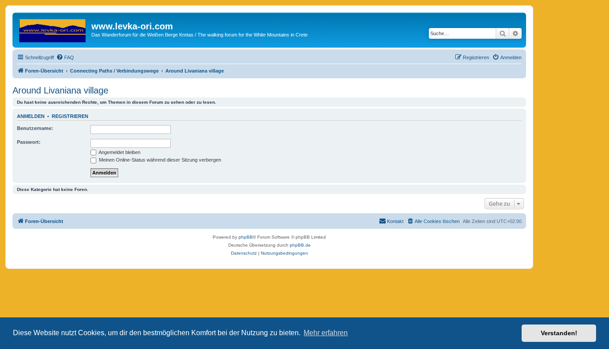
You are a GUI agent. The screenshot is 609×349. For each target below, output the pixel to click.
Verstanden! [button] (559, 333)
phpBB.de (300, 245)
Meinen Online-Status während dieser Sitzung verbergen (159, 159)
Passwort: (29, 142)
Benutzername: (35, 128)
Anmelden (31, 116)
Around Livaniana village (60, 90)
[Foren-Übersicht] (53, 29)
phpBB (246, 237)
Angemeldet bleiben (119, 152)
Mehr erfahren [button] (326, 333)
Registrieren (70, 116)
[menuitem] (65, 57)
